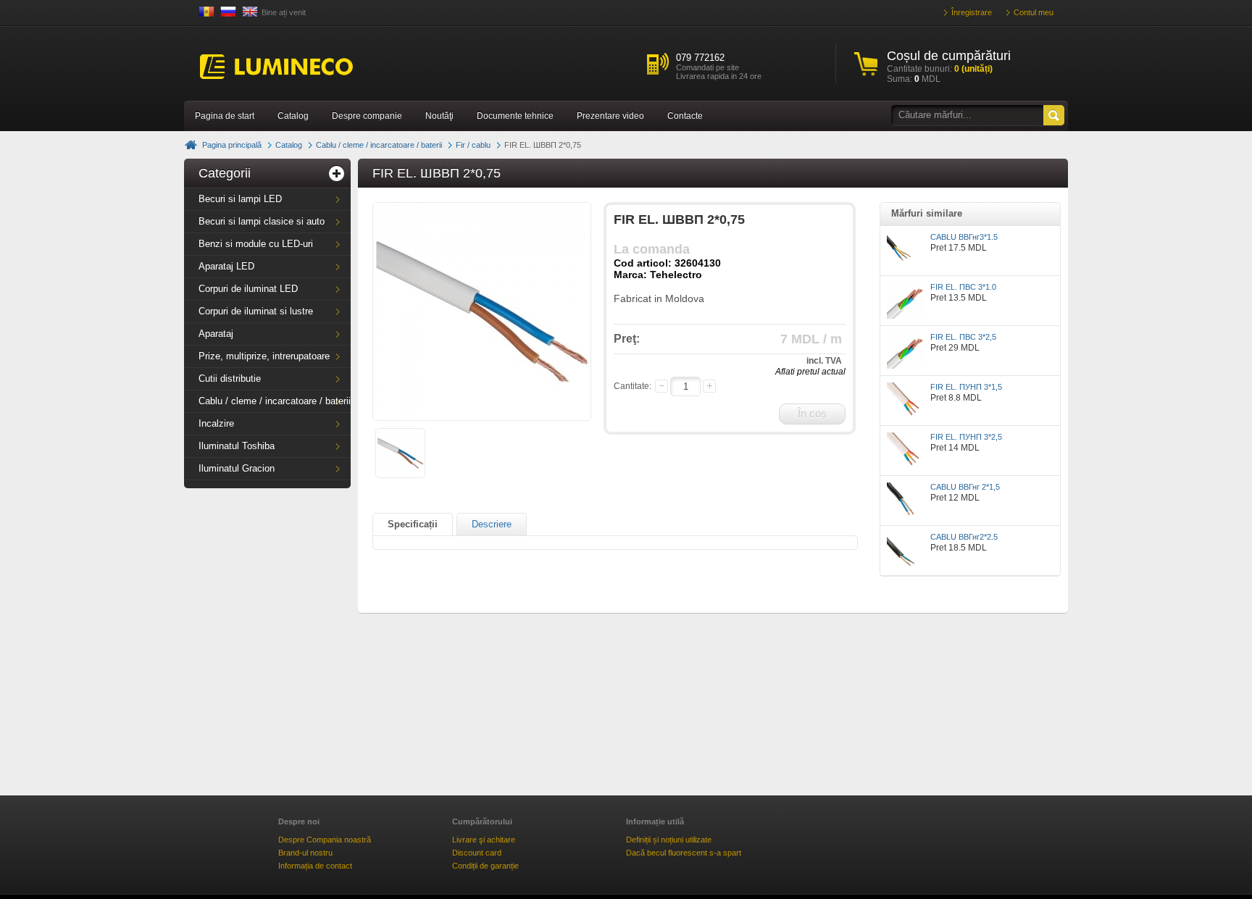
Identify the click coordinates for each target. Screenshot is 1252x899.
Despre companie (367, 116)
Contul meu (1033, 12)
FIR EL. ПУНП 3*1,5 (966, 386)
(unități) (973, 69)
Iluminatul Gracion (237, 468)
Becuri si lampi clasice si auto (262, 221)
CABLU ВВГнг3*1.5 (964, 237)
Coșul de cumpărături (949, 56)
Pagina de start (224, 116)
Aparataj (216, 333)
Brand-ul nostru (305, 852)
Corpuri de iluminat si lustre (256, 311)
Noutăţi (439, 116)
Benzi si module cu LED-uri (256, 243)
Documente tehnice (515, 116)
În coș (812, 413)
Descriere (492, 524)
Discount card (476, 852)
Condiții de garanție (485, 865)
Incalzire (216, 423)
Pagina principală (232, 145)
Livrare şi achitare (483, 839)
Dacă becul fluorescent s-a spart (683, 852)
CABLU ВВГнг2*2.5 (964, 536)
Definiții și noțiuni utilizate (668, 839)
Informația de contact (315, 865)
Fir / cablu (473, 145)
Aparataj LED (226, 266)
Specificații (413, 524)
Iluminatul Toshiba (237, 445)
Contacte (685, 116)
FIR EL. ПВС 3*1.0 (963, 287)
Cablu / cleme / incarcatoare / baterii (379, 145)
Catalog (293, 116)
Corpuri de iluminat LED (248, 288)
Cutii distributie (230, 378)
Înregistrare (971, 12)
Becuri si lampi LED (240, 198)
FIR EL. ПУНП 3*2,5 (966, 436)
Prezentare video (610, 116)
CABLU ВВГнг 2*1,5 (965, 486)
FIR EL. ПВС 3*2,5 (963, 337)
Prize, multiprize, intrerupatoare (264, 356)
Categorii (225, 173)
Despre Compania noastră (324, 839)
